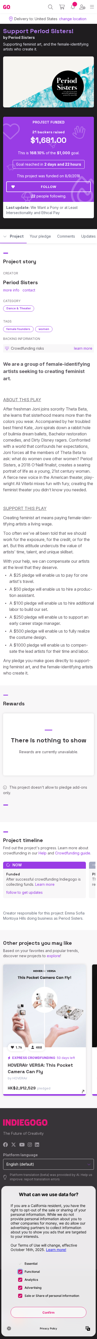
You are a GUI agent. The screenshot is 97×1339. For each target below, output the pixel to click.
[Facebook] (5, 1145)
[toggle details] (85, 1093)
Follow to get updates (24, 892)
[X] (13, 1145)
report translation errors (42, 1179)
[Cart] (62, 7)
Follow (48, 187)
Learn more (45, 884)
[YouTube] (22, 1145)
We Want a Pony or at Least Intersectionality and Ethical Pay (42, 210)
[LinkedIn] (37, 1145)
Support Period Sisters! (38, 31)
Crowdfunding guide (72, 853)
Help (43, 853)
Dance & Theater (18, 308)
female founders (18, 329)
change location (72, 19)
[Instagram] (30, 1145)
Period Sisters (21, 37)
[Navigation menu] (92, 7)
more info (11, 290)
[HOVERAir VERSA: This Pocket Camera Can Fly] (44, 1005)
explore (53, 956)
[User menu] (82, 7)
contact (29, 290)
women (44, 329)
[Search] (50, 7)
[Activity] (73, 7)
